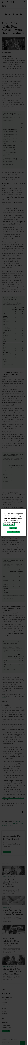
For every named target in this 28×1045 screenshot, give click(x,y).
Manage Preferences (13, 531)
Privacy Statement (9, 524)
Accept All (13, 528)
